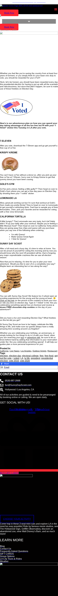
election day (15, 356)
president (35, 358)
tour (22, 337)
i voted (16, 358)
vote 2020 (25, 361)
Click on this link (7, 300)
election (4, 356)
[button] (55, 9)
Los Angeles (26, 351)
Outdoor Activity (39, 351)
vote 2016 (14, 361)
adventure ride (33, 337)
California (4, 351)
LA (21, 358)
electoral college (30, 356)
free (42, 356)
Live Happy (14, 351)
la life (27, 358)
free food (49, 356)
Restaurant (52, 351)
